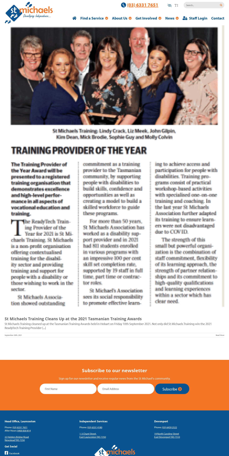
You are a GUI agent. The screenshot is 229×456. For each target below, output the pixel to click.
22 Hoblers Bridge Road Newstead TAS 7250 (17, 438)
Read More (220, 335)
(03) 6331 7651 (142, 5)
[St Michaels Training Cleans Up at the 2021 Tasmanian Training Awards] (114, 168)
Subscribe (170, 389)
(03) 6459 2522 (169, 427)
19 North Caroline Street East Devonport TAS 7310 (167, 435)
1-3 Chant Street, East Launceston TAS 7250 (92, 435)
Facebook (14, 453)
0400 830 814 (24, 430)
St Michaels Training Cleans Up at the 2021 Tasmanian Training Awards (73, 318)
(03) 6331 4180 (94, 427)
